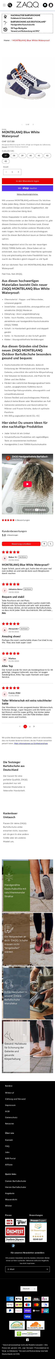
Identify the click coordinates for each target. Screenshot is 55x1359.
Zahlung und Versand (15, 1099)
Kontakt (9, 1140)
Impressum (10, 1105)
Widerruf (9, 1092)
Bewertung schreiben (21, 544)
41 (39, 155)
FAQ (7, 1146)
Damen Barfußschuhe (15, 1181)
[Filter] (44, 544)
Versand (4, 147)
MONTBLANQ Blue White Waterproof (31, 40)
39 (22, 155)
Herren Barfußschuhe (15, 1187)
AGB (7, 1111)
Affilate (9, 1164)
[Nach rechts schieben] (33, 124)
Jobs (7, 1152)
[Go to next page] (35, 726)
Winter (8, 1205)
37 (6, 155)
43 (6, 161)
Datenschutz (11, 1117)
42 (47, 155)
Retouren (9, 1123)
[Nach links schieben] (22, 124)
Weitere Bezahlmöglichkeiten (27, 194)
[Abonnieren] (47, 1269)
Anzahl (5, 167)
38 (14, 155)
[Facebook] (27, 1340)
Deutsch (26, 1289)
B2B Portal (10, 1158)
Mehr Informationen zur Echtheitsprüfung (31, 743)
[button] (10, 5)
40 (31, 155)
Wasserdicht (11, 1199)
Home (6, 40)
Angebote (9, 1193)
